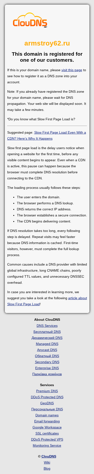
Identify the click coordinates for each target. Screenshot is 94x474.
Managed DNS (47, 344)
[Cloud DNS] (30, 21)
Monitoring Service (47, 445)
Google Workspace (47, 427)
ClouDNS (48, 456)
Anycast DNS (47, 350)
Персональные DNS (47, 409)
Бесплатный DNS (47, 332)
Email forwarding (47, 421)
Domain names (47, 415)
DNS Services (47, 326)
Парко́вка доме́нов (47, 374)
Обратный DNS (47, 356)
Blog (47, 468)
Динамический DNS (47, 338)
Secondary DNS (47, 362)
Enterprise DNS (47, 368)
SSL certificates (47, 433)
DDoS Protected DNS (47, 397)
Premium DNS (47, 391)
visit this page (71, 70)
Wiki (47, 462)
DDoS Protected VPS (47, 439)
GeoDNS (47, 403)
